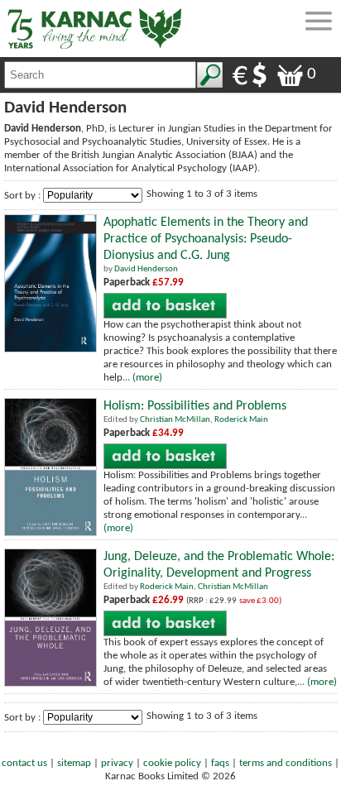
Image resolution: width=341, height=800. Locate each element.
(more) (147, 377)
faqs (220, 763)
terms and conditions (285, 763)
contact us (24, 763)
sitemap (74, 763)
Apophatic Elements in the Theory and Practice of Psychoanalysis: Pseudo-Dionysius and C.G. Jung (205, 239)
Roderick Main (241, 419)
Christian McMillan (175, 419)
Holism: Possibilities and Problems (194, 406)
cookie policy (172, 763)
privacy (117, 763)
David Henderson (146, 269)
